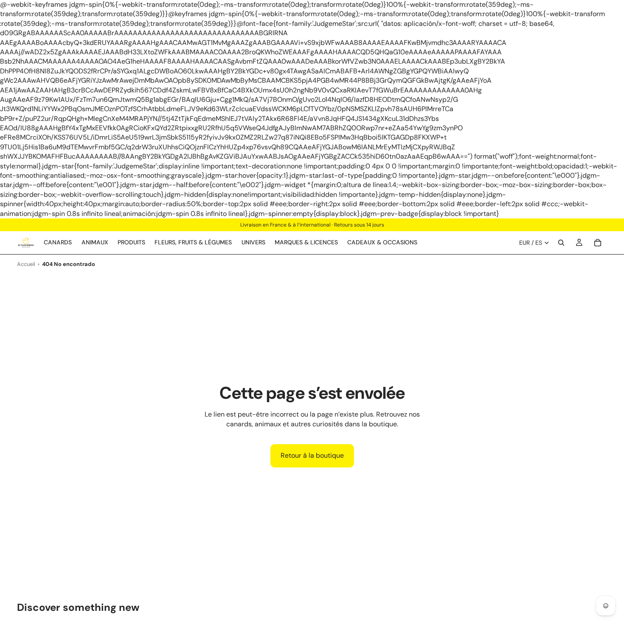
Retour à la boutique (312, 455)
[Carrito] (597, 242)
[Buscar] (561, 242)
